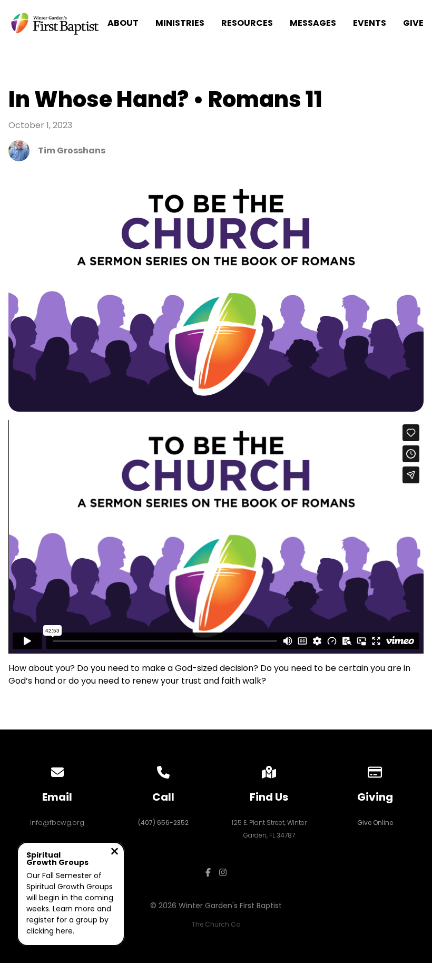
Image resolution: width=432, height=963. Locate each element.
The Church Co (216, 924)
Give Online (375, 822)
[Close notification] (114, 852)
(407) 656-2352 (163, 822)
